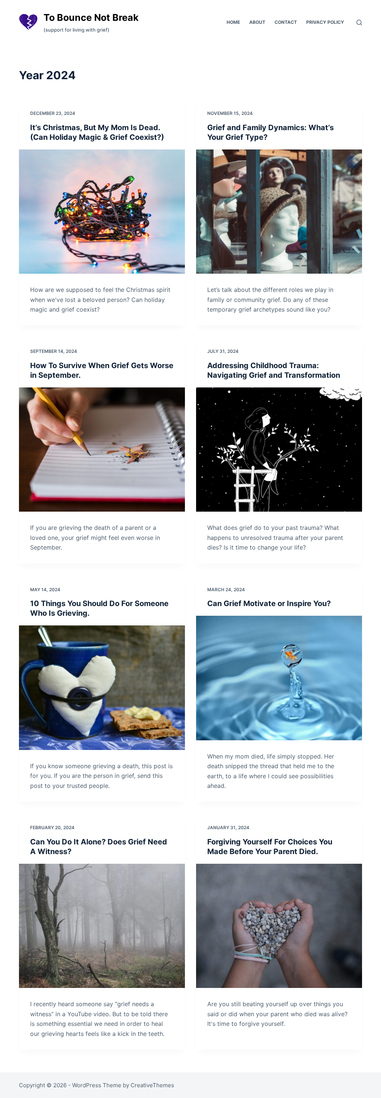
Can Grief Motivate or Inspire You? (269, 603)
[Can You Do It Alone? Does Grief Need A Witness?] (102, 926)
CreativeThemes (152, 1085)
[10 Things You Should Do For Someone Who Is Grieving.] (102, 687)
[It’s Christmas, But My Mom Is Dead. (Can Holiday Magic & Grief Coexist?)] (102, 211)
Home (233, 22)
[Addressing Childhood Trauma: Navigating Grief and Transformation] (279, 449)
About (257, 22)
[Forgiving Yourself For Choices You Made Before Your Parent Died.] (279, 926)
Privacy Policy (325, 22)
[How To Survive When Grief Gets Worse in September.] (102, 449)
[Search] (359, 22)
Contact (286, 22)
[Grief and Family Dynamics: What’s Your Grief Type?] (279, 211)
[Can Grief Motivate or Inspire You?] (279, 678)
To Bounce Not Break (91, 17)
